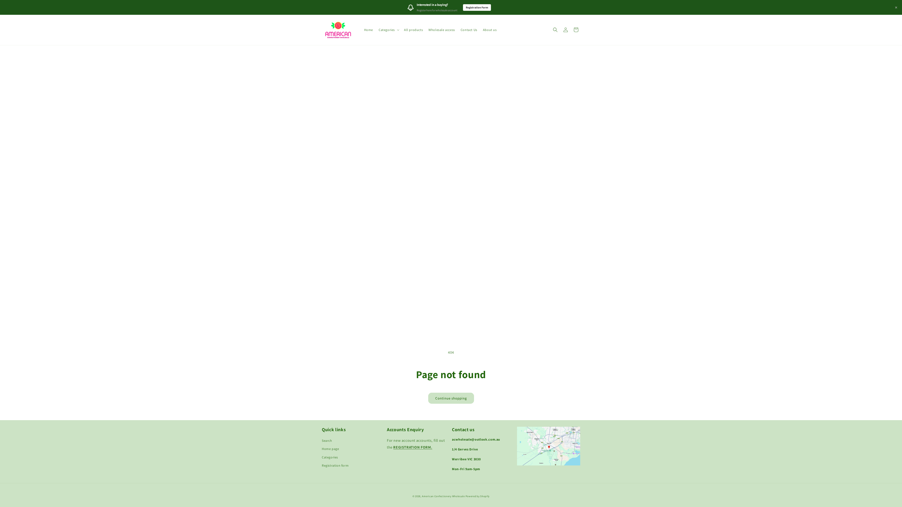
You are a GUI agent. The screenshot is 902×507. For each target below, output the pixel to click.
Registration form (335, 465)
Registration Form (477, 7)
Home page (330, 449)
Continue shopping (451, 398)
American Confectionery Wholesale (443, 496)
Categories (330, 457)
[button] (388, 30)
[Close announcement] (896, 7)
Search (327, 440)
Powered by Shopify (478, 496)
